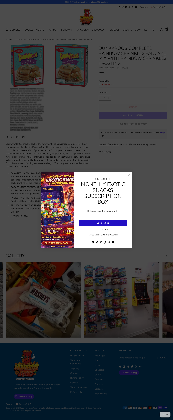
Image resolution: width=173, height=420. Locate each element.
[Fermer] (129, 175)
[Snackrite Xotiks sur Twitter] (109, 243)
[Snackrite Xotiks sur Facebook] (92, 243)
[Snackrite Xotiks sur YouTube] (113, 243)
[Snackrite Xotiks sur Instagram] (96, 243)
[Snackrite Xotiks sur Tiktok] (105, 243)
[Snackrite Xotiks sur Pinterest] (100, 243)
